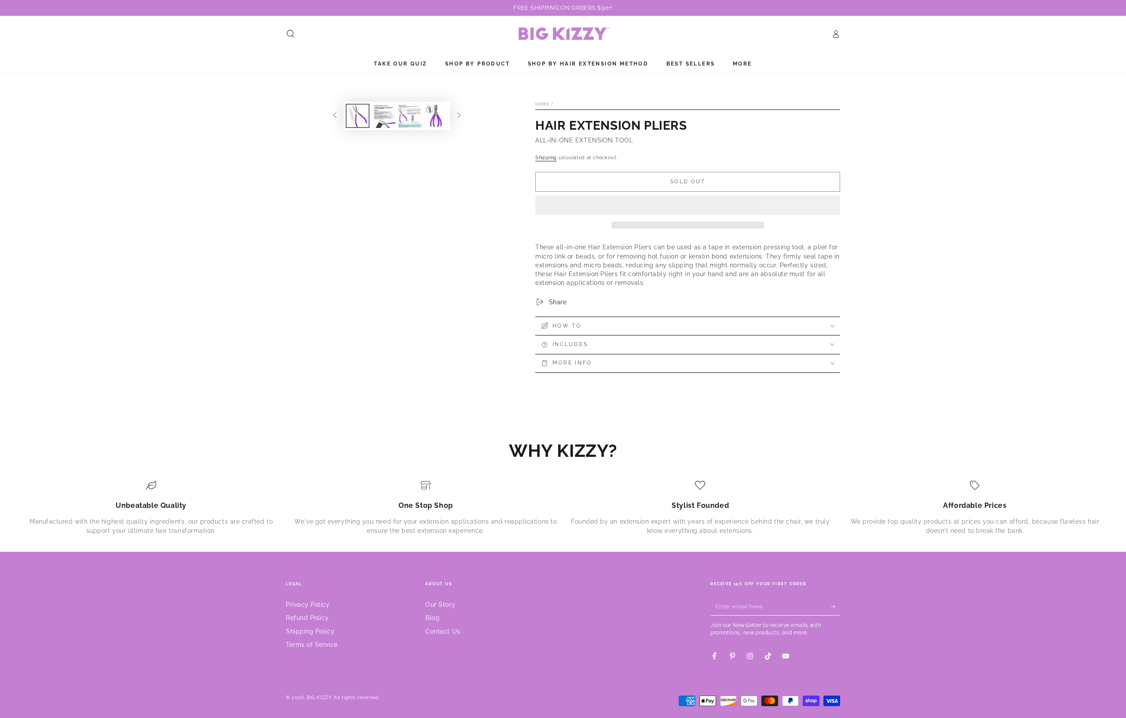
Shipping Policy (310, 631)
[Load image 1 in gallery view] (357, 116)
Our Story (440, 604)
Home (542, 104)
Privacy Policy (308, 604)
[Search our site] (290, 34)
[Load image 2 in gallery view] (383, 116)
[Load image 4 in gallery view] (436, 116)
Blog (432, 617)
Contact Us (442, 631)
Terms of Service (312, 644)
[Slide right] (459, 116)
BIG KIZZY (319, 697)
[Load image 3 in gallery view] (410, 116)
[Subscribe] (835, 607)
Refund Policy (307, 617)
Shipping (546, 157)
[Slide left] (335, 116)
